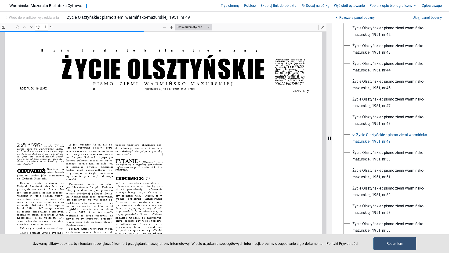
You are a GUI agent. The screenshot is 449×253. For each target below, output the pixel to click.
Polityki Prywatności (342, 244)
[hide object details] (329, 138)
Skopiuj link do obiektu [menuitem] (278, 6)
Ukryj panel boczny (427, 17)
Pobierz (250, 6)
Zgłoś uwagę (432, 6)
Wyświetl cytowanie (349, 6)
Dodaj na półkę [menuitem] (317, 6)
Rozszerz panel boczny (357, 17)
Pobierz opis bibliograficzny (390, 6)
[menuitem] (395, 31)
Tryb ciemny (230, 6)
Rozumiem (395, 244)
